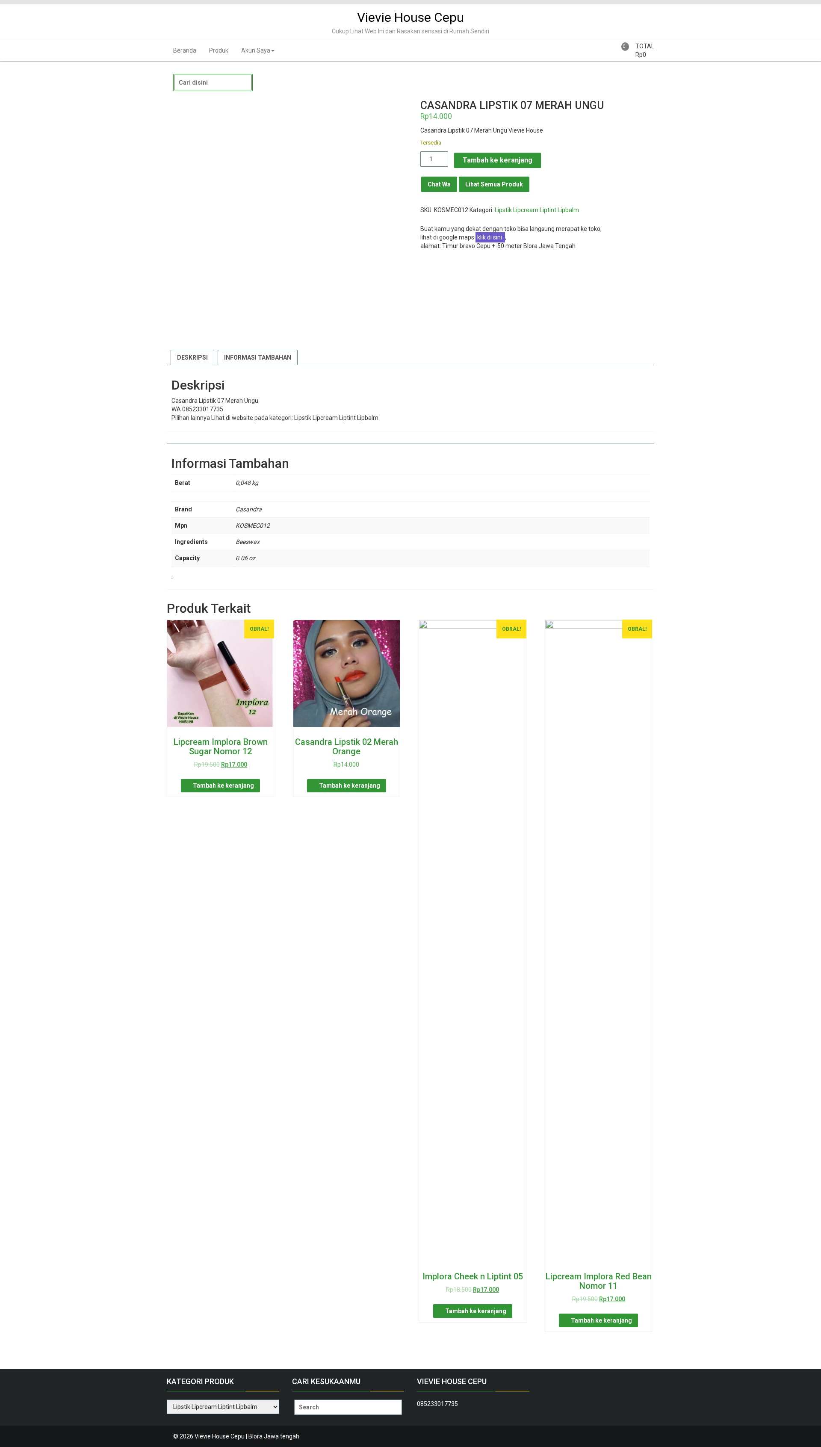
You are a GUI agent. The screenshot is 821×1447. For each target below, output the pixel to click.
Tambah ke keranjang (497, 160)
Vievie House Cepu (410, 17)
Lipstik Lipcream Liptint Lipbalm (537, 210)
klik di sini (490, 237)
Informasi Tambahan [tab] (257, 357)
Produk (218, 50)
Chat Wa (439, 184)
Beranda (184, 50)
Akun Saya (255, 50)
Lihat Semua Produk (494, 184)
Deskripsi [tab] (192, 357)
